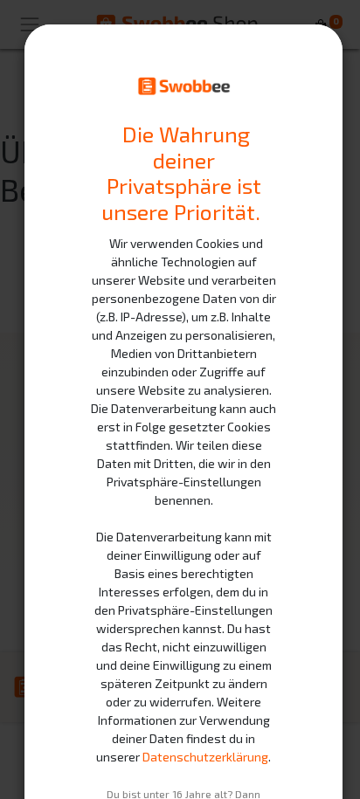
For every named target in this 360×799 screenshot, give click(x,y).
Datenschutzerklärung (205, 756)
